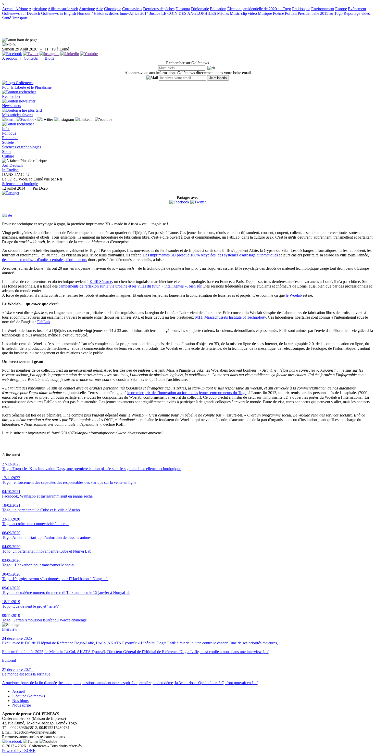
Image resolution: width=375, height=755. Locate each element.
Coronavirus (132, 9)
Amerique (87, 9)
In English (10, 170)
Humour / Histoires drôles (98, 13)
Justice (154, 13)
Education (218, 9)
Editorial (9, 660)
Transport (19, 18)
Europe (341, 9)
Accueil (8, 9)
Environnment (322, 9)
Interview (9, 629)
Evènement (357, 9)
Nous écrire (21, 705)
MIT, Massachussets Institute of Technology (230, 317)
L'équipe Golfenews (28, 696)
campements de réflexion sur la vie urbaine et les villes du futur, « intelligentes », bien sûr (129, 286)
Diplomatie (200, 9)
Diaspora (183, 9)
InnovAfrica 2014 (134, 13)
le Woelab (294, 295)
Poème (278, 13)
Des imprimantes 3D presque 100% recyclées (179, 255)
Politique (9, 133)
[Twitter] (198, 202)
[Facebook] (179, 202)
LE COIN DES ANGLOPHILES (188, 13)
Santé (6, 18)
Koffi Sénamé (101, 281)
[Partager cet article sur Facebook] (179, 202)
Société (8, 142)
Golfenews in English (58, 13)
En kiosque (301, 9)
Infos (6, 128)
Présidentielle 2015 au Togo (320, 13)
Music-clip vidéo (243, 13)
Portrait (291, 13)
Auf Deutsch (12, 165)
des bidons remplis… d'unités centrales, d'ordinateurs (44, 259)
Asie (99, 9)
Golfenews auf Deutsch (21, 13)
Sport (6, 151)
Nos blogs (20, 700)
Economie (10, 138)
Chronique (112, 9)
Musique (265, 13)
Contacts (31, 58)
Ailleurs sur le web (63, 9)
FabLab (43, 322)
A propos (9, 58)
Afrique (21, 9)
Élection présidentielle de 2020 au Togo (259, 9)
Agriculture (38, 9)
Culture (8, 156)
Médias (223, 13)
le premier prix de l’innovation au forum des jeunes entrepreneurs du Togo (186, 392)
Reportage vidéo (357, 13)
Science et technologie (20, 183)
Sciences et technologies (21, 147)
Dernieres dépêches (158, 9)
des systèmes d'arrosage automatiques (248, 255)
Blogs (49, 58)
